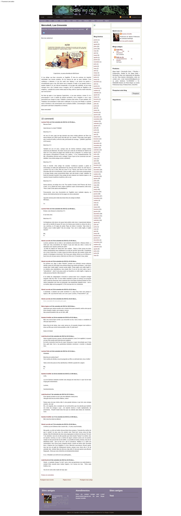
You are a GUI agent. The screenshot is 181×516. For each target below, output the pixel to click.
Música (68, 20)
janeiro (96, 40)
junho (95, 48)
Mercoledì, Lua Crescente (54, 25)
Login (58, 17)
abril (95, 42)
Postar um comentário (47, 475)
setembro (96, 92)
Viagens (107, 20)
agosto (96, 44)
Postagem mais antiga (86, 480)
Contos (80, 20)
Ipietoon (98, 512)
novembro (97, 62)
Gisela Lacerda (45, 240)
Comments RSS (136, 17)
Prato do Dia (100, 20)
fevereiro (96, 99)
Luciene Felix (45, 122)
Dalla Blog (119, 49)
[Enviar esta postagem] (87, 29)
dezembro (97, 81)
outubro (96, 90)
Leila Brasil (44, 336)
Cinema (74, 20)
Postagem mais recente (47, 480)
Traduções (86, 20)
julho (95, 46)
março (95, 55)
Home (42, 17)
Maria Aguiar (45, 306)
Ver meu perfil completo (126, 41)
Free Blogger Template (108, 512)
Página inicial (67, 480)
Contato (50, 17)
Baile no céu (120, 57)
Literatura (62, 20)
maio (95, 51)
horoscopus (71, 29)
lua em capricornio (79, 29)
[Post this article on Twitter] (43, 33)
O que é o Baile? (68, 17)
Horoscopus (43, 20)
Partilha (93, 20)
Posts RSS (125, 17)
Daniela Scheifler (46, 317)
